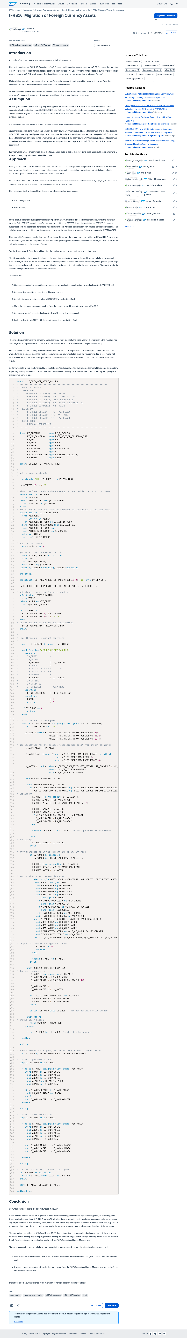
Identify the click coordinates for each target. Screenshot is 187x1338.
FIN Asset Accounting (60, 45)
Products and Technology (44, 4)
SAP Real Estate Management (20, 45)
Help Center (104, 4)
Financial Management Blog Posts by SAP (76, 10)
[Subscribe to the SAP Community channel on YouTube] (160, 1334)
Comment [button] (112, 1305)
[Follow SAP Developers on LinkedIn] (164, 1334)
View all (128, 226)
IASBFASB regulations (53, 1295)
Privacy (24, 1334)
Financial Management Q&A (139, 100)
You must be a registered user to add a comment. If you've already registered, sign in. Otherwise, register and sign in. (62, 1315)
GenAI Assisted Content (151, 70)
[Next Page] (153, 81)
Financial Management (51, 10)
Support (83, 1334)
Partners (83, 4)
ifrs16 (85, 1295)
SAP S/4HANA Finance (42, 45)
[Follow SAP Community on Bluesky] (155, 1334)
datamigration (15, 1295)
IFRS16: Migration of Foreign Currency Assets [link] (108, 10)
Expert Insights (167, 66)
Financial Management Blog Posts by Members (147, 124)
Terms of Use (34, 1334)
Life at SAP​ (129, 74)
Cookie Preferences (97, 1334)
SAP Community (14, 10)
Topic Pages (117, 4)
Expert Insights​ (131, 70)
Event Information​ (150, 66)
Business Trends (132, 61)
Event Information (132, 66)
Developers (72, 4)
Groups (61, 4)
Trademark (72, 1334)
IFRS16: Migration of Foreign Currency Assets (52, 15)
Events (93, 4)
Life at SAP (168, 70)
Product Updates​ (163, 74)
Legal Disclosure (59, 1334)
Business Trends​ (150, 61)
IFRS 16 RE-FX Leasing (72, 1295)
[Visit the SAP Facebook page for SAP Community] (151, 1334)
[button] (167, 33)
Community (24, 4)
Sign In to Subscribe (166, 16)
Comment (18, 1321)
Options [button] (155, 20)
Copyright (46, 1334)
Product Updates (145, 74)
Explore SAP (162, 4)
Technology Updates (103, 45)
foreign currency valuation (33, 1295)
